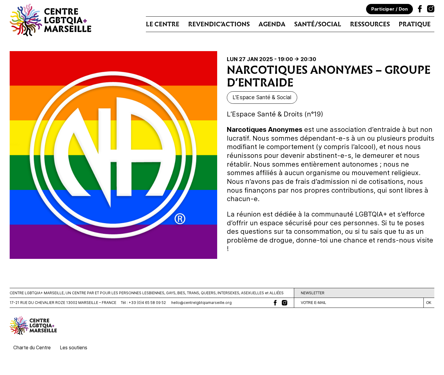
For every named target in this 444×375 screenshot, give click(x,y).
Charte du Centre (32, 348)
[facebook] (275, 302)
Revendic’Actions (219, 24)
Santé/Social (317, 24)
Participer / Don (389, 9)
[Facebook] (419, 10)
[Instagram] (430, 10)
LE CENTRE (162, 24)
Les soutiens (73, 348)
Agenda (272, 24)
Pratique (415, 24)
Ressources (370, 24)
